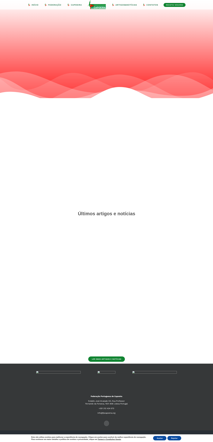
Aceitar (160, 438)
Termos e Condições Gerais (109, 439)
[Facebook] (106, 423)
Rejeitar (174, 438)
